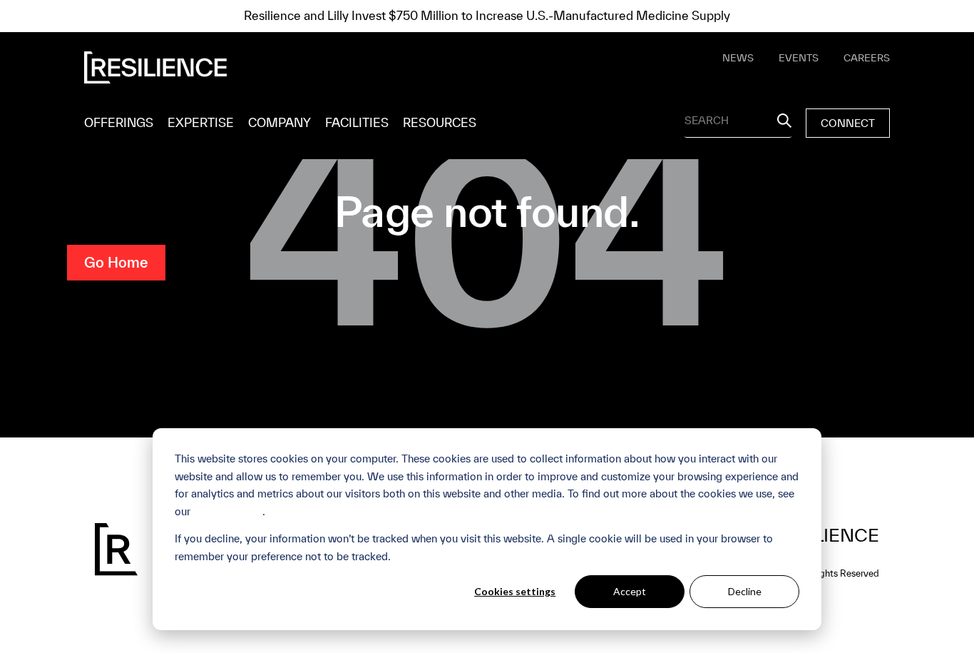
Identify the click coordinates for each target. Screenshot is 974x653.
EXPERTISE (201, 122)
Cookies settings (514, 591)
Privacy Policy (227, 511)
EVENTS (799, 58)
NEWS (738, 58)
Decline (745, 591)
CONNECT (848, 123)
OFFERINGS (118, 122)
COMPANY (279, 122)
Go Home (116, 262)
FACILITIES (357, 122)
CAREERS (867, 58)
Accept (629, 591)
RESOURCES (439, 122)
